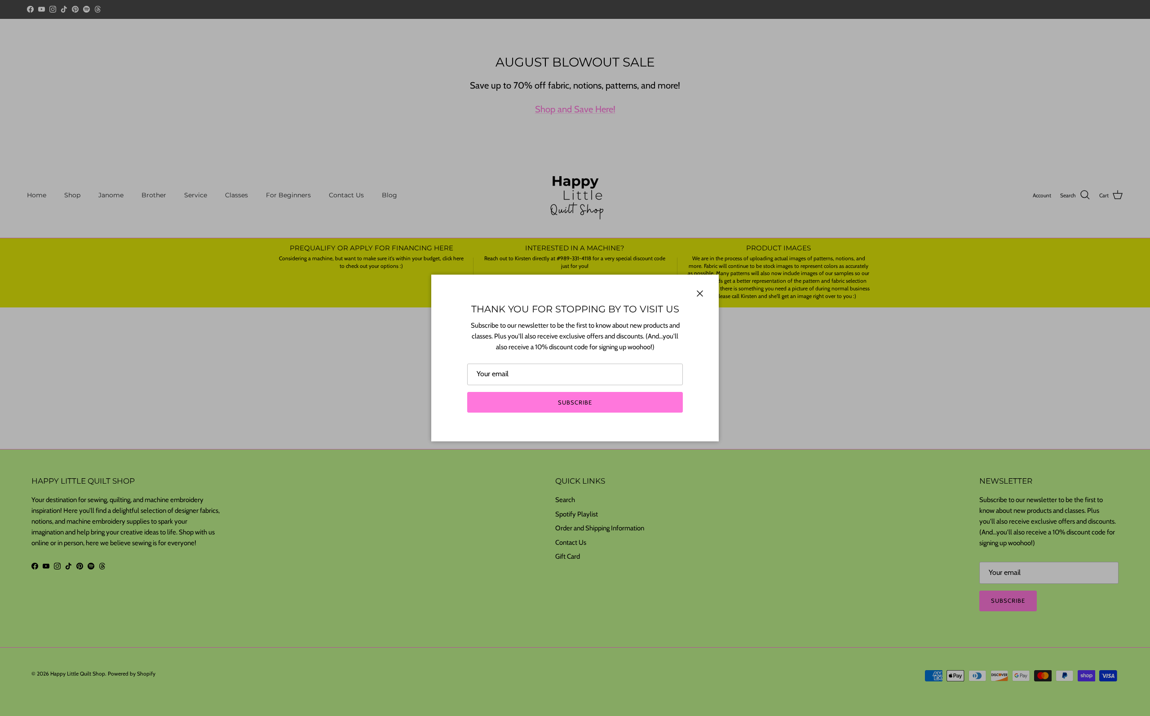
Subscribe (575, 402)
